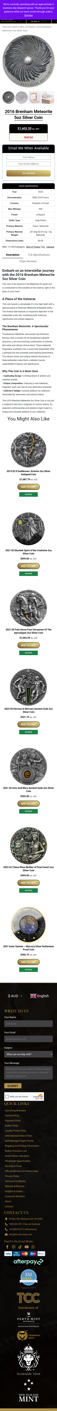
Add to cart (28, 486)
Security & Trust (13, 1166)
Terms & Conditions (15, 1181)
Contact (9, 1206)
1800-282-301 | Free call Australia (24, 1224)
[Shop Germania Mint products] (28, 1335)
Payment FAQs (13, 1120)
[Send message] (12, 1085)
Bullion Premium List (16, 1150)
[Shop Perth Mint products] (28, 1319)
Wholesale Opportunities (18, 1161)
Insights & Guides (14, 1191)
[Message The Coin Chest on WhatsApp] (33, 1247)
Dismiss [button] (28, 15)
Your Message (11, 1063)
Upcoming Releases (15, 1110)
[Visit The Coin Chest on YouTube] (27, 1247)
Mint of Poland (33, 247)
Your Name (10, 1017)
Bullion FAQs (11, 1125)
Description (12, 254)
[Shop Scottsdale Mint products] (28, 1359)
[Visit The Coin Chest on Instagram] (14, 1247)
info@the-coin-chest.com (20, 1234)
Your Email (9, 1032)
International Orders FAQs (18, 1135)
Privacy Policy (12, 1176)
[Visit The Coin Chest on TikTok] (20, 1247)
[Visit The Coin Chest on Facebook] (7, 1247)
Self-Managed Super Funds (19, 1140)
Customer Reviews (15, 1196)
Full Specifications (39, 254)
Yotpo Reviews (27, 261)
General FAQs (12, 1115)
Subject (8, 1047)
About (8, 1201)
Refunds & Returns (14, 1186)
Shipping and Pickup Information (22, 1145)
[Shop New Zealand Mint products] (28, 1390)
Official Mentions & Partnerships (21, 1171)
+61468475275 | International (23, 1229)
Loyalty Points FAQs (15, 1130)
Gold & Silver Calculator (17, 1156)
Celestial (50, 247)
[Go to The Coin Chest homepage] (28, 1298)
